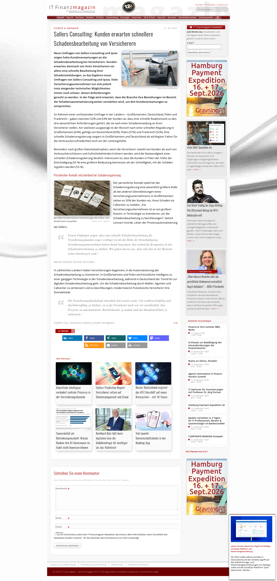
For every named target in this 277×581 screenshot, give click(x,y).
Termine (80, 17)
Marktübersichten (187, 17)
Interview (136, 17)
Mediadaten (210, 4)
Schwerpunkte (206, 17)
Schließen (274, 516)
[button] (217, 17)
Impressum (223, 4)
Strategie (124, 17)
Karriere (172, 17)
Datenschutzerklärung (93, 564)
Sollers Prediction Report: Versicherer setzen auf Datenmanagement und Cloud (112, 392)
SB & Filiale (149, 17)
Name (63, 518)
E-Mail (190, 42)
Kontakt (198, 4)
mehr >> (197, 169)
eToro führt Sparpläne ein (199, 147)
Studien (90, 17)
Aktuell (60, 17)
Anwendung (112, 17)
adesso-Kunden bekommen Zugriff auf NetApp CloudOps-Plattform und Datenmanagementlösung (250, 549)
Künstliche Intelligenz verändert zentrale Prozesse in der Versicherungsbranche (73, 392)
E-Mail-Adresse (63, 529)
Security (161, 17)
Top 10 (70, 17)
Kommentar (63, 488)
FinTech (100, 17)
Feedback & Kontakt (138, 564)
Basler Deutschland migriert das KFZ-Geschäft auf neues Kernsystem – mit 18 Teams (152, 392)
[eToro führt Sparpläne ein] (206, 133)
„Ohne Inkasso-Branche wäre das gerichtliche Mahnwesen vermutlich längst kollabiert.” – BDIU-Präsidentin (205, 281)
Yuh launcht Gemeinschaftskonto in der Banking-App (151, 438)
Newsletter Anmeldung (63, 564)
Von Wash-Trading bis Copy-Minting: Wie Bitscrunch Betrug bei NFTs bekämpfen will (205, 210)
